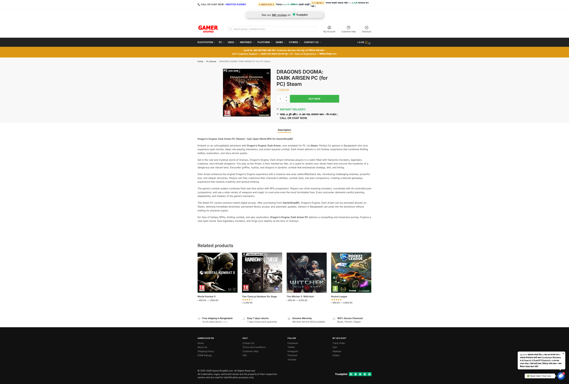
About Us (202, 347)
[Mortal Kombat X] (218, 273)
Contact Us (248, 343)
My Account (329, 31)
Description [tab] (284, 129)
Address (336, 351)
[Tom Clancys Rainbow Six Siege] (262, 273)
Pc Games (211, 61)
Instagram (293, 351)
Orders (336, 355)
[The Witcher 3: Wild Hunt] (307, 273)
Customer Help (348, 31)
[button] (364, 42)
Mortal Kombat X (207, 296)
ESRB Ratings (205, 355)
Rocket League (339, 296)
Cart (334, 347)
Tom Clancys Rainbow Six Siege (259, 296)
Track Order (338, 343)
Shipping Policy (206, 351)
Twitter (291, 347)
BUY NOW (314, 98)
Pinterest (292, 355)
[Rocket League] (351, 273)
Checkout (366, 31)
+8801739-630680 (235, 4)
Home (200, 61)
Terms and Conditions (254, 347)
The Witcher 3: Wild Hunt (300, 296)
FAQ (244, 355)
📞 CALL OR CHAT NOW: (211, 4)
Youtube (292, 359)
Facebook (293, 343)
